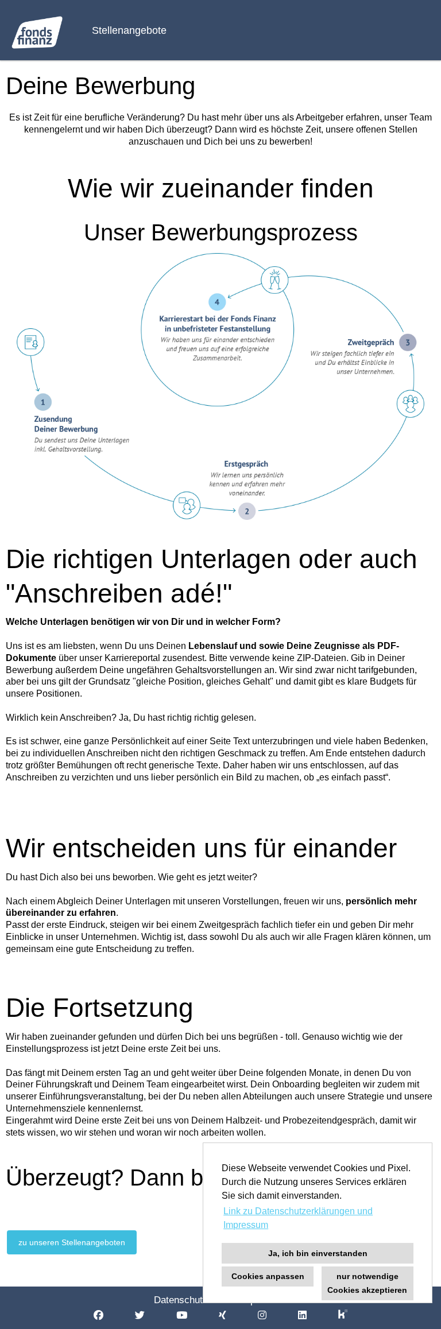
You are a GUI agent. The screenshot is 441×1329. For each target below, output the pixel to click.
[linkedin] (302, 1315)
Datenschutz (181, 1300)
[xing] (222, 1315)
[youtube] (181, 1315)
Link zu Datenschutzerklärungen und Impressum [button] (298, 1218)
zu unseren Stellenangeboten (71, 1242)
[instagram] (262, 1315)
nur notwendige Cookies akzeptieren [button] (367, 1283)
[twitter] (140, 1315)
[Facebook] (98, 1315)
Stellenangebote (129, 30)
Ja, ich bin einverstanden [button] (318, 1253)
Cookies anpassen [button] (267, 1276)
